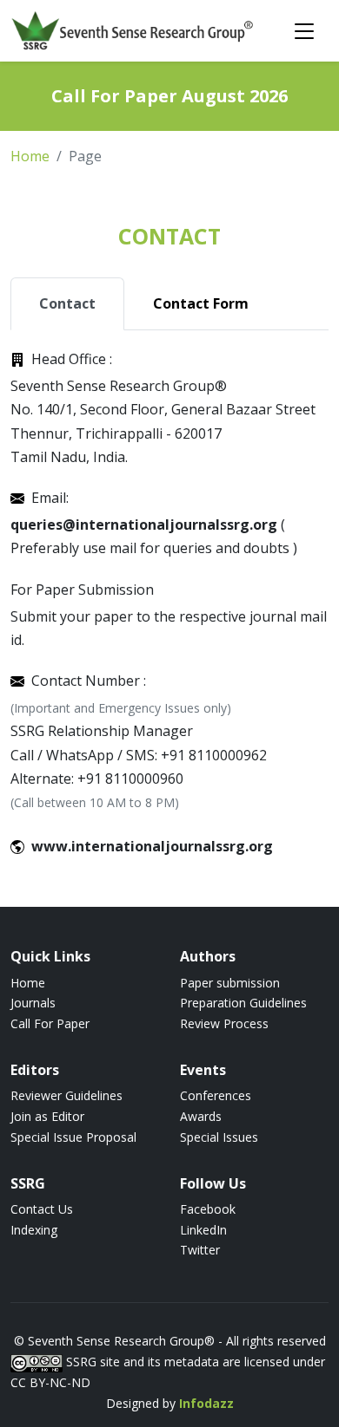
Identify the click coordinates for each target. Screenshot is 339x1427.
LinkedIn (203, 1230)
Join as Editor (47, 1116)
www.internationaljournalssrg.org (152, 846)
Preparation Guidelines (243, 1002)
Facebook (208, 1209)
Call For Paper (50, 1023)
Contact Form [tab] (201, 303)
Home (30, 156)
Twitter (200, 1249)
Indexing (33, 1230)
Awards (201, 1116)
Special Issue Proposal (73, 1137)
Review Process (224, 1023)
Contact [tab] (67, 303)
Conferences (215, 1095)
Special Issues (219, 1137)
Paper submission (230, 982)
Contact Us (41, 1209)
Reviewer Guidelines (66, 1095)
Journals (33, 1002)
